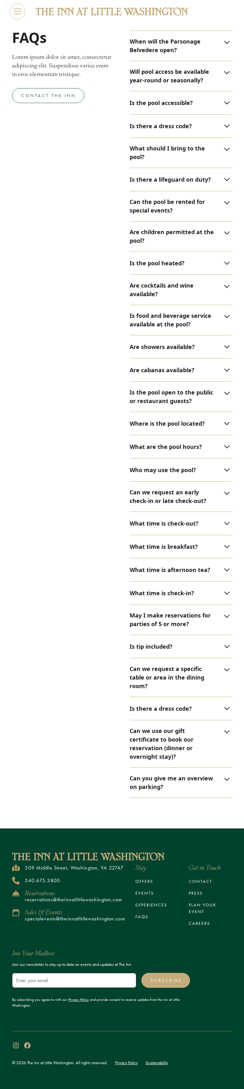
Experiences (151, 905)
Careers (199, 923)
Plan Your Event (202, 908)
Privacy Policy (126, 1062)
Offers (144, 881)
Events (144, 893)
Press (196, 893)
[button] (17, 11)
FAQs (141, 916)
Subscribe (166, 980)
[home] (112, 11)
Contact (200, 881)
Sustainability (157, 1062)
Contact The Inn (48, 95)
